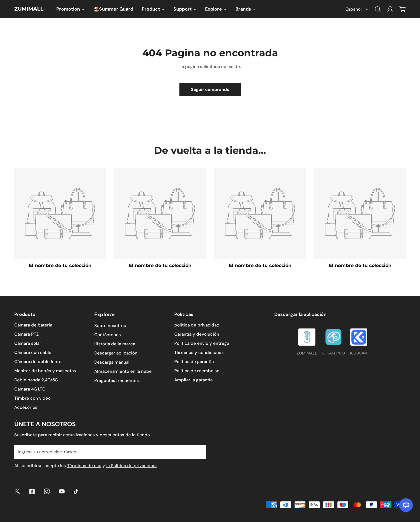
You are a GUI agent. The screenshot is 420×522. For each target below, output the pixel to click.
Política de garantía (194, 361)
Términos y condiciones (199, 352)
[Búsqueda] (377, 9)
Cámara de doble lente (37, 361)
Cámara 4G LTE (29, 389)
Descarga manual (111, 362)
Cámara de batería (33, 325)
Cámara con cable (32, 352)
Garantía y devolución (196, 334)
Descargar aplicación (115, 353)
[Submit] (198, 451)
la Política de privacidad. (131, 466)
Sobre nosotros (110, 325)
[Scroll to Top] (409, 491)
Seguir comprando (210, 89)
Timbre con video (32, 398)
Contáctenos (107, 335)
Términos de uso (84, 466)
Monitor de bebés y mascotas (45, 371)
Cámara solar (27, 343)
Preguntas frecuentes (116, 380)
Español (353, 9)
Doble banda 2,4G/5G (36, 380)
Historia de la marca (114, 344)
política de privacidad (196, 325)
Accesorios (25, 407)
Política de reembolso (196, 371)
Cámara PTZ (26, 334)
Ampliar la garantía (193, 380)
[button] (403, 9)
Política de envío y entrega (201, 343)
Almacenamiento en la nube (123, 371)
